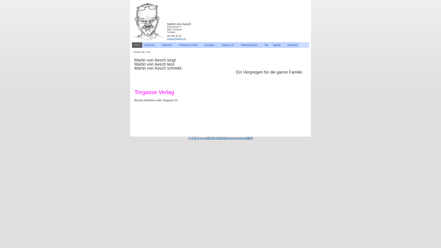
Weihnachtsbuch (248, 45)
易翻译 (249, 138)
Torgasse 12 (226, 45)
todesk (241, 138)
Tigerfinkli (166, 45)
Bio (266, 45)
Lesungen (208, 45)
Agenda (275, 45)
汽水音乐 (193, 138)
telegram (231, 138)
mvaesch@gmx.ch (176, 39)
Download (292, 45)
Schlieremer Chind (187, 45)
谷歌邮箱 (220, 138)
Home (137, 45)
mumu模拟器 (207, 138)
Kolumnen (148, 45)
